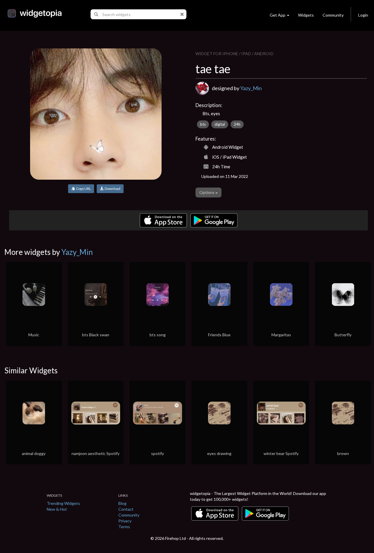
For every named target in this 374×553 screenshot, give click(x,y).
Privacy (124, 520)
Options (207, 192)
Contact (126, 509)
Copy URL (83, 188)
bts (203, 124)
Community (333, 15)
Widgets (306, 15)
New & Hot (57, 509)
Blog (122, 503)
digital (219, 124)
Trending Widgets (63, 503)
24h (237, 124)
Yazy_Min (251, 88)
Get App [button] (277, 15)
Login (363, 15)
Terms (124, 526)
